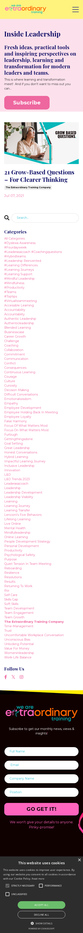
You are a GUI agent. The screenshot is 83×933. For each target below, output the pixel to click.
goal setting (13, 443)
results (9, 582)
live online (12, 524)
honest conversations (20, 452)
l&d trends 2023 (17, 479)
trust (8, 631)
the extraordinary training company (28, 187)
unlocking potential (19, 644)
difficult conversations (21, 394)
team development (19, 608)
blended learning (17, 328)
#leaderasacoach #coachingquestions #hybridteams (33, 254)
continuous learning (19, 372)
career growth (15, 336)
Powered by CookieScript (41, 928)
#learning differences (21, 265)
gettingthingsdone (18, 439)
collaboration (13, 350)
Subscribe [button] (27, 103)
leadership (12, 488)
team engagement (19, 613)
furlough (11, 434)
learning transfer (17, 510)
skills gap (11, 599)
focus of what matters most (26, 426)
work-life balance (17, 657)
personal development (21, 546)
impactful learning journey (25, 461)
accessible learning (19, 305)
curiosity (10, 385)
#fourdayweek (15, 247)
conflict (10, 363)
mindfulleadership (17, 533)
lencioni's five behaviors (23, 515)
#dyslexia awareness (20, 243)
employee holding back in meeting (31, 412)
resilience (11, 573)
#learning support (18, 274)
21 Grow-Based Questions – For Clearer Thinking (39, 175)
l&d (7, 475)
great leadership (17, 448)
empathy (11, 403)
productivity (13, 550)
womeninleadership (19, 653)
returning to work (18, 586)
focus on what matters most (26, 430)
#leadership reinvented (22, 261)
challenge (11, 341)
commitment (14, 354)
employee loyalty (17, 417)
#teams (10, 292)
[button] (41, 923)
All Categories (14, 238)
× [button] (79, 860)
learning (10, 501)
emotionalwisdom (17, 399)
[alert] (41, 894)
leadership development (23, 492)
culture (9, 381)
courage (10, 377)
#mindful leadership (19, 279)
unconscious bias (17, 639)
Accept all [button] (41, 904)
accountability (14, 310)
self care (10, 595)
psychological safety (19, 555)
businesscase (14, 332)
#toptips (10, 296)
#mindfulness (14, 283)
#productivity (14, 287)
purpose (10, 559)
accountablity (14, 314)
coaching (11, 345)
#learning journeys (19, 270)
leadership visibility (18, 497)
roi (6, 590)
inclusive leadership (19, 466)
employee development (22, 408)
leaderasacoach (16, 483)
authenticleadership (19, 323)
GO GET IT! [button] (41, 809)
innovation (12, 470)
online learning (16, 537)
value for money (16, 648)
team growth (14, 617)
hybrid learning (16, 457)
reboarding (13, 568)
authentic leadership (20, 319)
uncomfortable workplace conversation (34, 635)
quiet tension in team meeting (27, 564)
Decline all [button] (41, 914)
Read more (38, 878)
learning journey (17, 506)
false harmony (15, 421)
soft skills (11, 604)
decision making (16, 390)
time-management (18, 626)
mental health (15, 528)
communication (16, 359)
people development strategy (27, 541)
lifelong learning (17, 519)
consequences (15, 368)
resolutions (13, 577)
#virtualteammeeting (20, 301)
